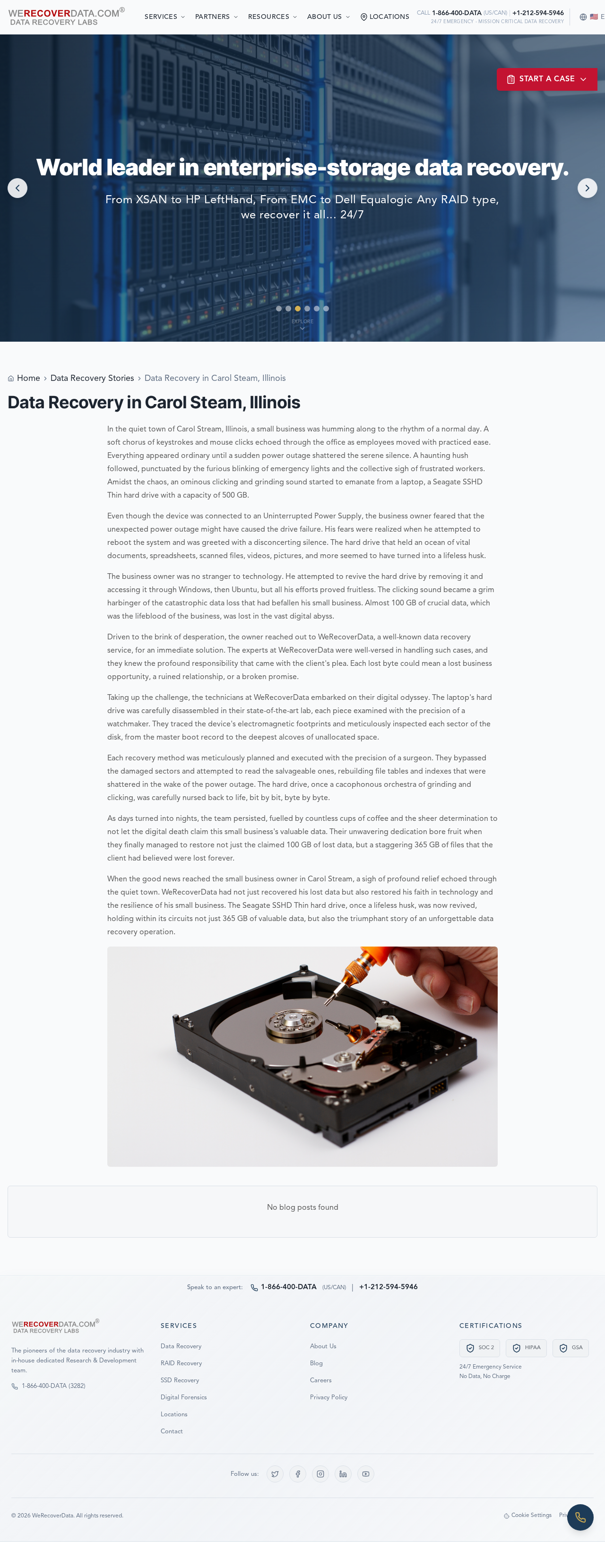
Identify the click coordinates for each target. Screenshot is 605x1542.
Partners (212, 17)
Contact (172, 1432)
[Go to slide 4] (307, 308)
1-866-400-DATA (457, 13)
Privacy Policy (328, 1398)
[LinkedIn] (343, 1473)
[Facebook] (297, 1473)
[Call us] (580, 1517)
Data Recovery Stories (92, 378)
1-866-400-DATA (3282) (54, 1386)
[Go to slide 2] (288, 308)
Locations (174, 1415)
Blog (316, 1364)
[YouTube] (365, 1473)
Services (161, 17)
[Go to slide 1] (279, 308)
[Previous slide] (17, 188)
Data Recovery (181, 1347)
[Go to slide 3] (298, 308)
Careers (321, 1381)
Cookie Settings (531, 1515)
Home (28, 378)
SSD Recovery (180, 1381)
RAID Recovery (181, 1364)
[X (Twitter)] (275, 1473)
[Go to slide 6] (326, 308)
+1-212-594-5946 (538, 13)
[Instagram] (320, 1473)
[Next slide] (587, 188)
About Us (324, 17)
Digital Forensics (184, 1398)
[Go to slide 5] (317, 308)
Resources (268, 17)
